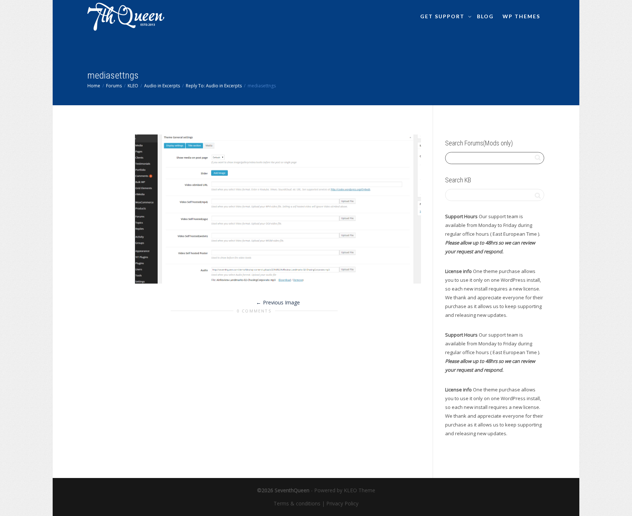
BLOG (485, 16)
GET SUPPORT (443, 16)
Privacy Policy (342, 503)
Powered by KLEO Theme (344, 490)
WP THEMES (521, 16)
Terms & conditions (297, 503)
